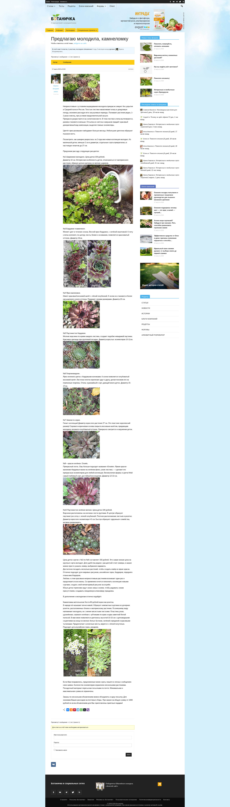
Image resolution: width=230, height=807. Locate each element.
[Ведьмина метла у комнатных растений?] (146, 58)
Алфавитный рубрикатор (153, 335)
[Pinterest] (74, 710)
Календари (70, 30)
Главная (50, 30)
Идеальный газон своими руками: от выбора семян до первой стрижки (165, 251)
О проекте (63, 800)
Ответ (112, 6)
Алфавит (59, 30)
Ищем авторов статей (153, 285)
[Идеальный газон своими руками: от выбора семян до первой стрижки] (146, 251)
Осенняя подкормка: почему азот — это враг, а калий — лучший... (165, 210)
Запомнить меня (61, 750)
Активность (63, 1)
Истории (146, 313)
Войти (48, 1)
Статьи (50, 6)
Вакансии (91, 800)
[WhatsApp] (81, 710)
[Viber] (87, 710)
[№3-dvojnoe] (87, 287)
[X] (84, 710)
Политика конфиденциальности (150, 800)
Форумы (100, 6)
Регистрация (55, 1)
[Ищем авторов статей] (159, 276)
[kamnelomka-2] (87, 676)
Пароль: (56, 742)
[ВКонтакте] (67, 710)
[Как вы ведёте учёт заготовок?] (146, 70)
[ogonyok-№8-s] (81, 504)
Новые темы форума (150, 38)
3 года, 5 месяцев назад (100, 49)
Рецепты (71, 6)
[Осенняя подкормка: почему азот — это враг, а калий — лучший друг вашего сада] (146, 211)
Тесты (61, 6)
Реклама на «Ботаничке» (104, 800)
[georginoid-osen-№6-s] (81, 414)
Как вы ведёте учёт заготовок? (166, 67)
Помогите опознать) (161, 78)
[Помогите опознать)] (146, 81)
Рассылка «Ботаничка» (77, 800)
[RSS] (183, 1)
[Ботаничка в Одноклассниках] (170, 1)
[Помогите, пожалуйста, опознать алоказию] (146, 47)
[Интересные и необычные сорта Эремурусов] (146, 93)
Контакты (166, 800)
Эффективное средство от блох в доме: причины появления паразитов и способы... (166, 238)
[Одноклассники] (71, 710)
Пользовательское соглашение (126, 800)
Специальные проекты (86, 30)
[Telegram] (77, 710)
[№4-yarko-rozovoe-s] (81, 328)
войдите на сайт (80, 43)
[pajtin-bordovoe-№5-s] (81, 368)
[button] (182, 6)
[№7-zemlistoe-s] (81, 458)
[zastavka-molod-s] (81, 101)
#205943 (130, 69)
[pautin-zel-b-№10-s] (81, 554)
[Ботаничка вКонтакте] (173, 1)
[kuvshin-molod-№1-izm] (98, 223)
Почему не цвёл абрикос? (160, 117)
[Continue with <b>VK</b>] (53, 764)
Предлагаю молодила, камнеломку (89, 38)
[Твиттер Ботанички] (180, 1)
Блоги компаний (86, 6)
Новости (146, 308)
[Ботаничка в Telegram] (176, 1)
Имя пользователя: (60, 735)
